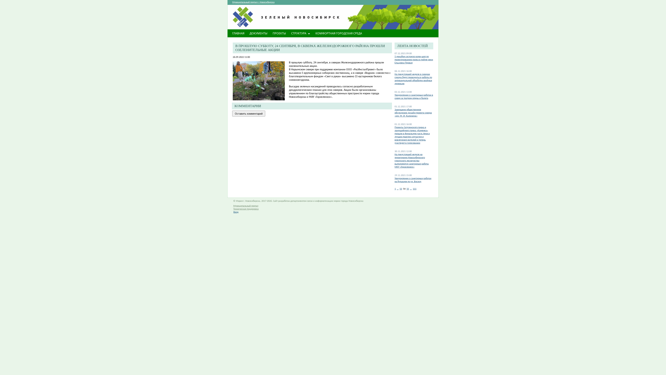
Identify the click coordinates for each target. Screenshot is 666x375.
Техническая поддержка (246, 209)
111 (414, 189)
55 (408, 189)
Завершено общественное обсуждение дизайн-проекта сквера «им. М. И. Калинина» (413, 113)
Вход (235, 212)
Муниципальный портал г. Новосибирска (253, 2)
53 (401, 189)
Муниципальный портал (245, 206)
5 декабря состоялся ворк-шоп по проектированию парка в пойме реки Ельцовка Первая (414, 59)
